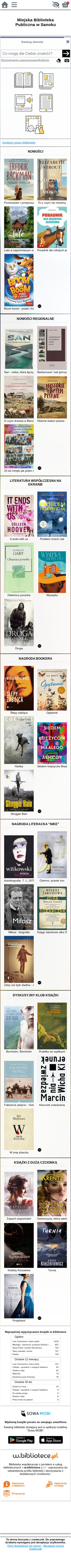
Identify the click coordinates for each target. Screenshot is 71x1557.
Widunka (16, 1374)
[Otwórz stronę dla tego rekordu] (20, 180)
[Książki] (24, 89)
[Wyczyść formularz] (59, 60)
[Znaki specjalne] (67, 60)
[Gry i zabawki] (35, 134)
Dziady (15, 1354)
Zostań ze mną (19, 1386)
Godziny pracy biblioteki (18, 142)
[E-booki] (46, 111)
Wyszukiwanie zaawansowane (20, 60)
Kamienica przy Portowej (23, 1377)
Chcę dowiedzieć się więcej (24, 1545)
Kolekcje (44, 60)
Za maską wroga (19, 1393)
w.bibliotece (34, 1467)
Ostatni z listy (18, 1370)
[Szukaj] (66, 53)
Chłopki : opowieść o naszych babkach (30, 1367)
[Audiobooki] (24, 111)
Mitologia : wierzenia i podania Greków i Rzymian (34, 1345)
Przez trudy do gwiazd (22, 1400)
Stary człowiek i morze (22, 1351)
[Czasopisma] (46, 89)
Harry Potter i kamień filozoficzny (27, 1348)
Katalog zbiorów (32, 41)
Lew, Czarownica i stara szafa (25, 1341)
